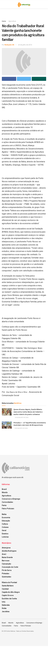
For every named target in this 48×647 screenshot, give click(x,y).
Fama (4, 505)
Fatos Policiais (8, 509)
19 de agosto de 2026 (21, 417)
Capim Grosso (8, 595)
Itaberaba (6, 605)
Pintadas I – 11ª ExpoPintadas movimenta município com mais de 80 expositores (30, 424)
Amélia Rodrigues (9, 551)
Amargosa (6, 548)
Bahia (4, 514)
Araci (4, 554)
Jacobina (5, 611)
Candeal (5, 589)
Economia (6, 517)
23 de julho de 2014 (25, 45)
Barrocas (5, 561)
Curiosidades (7, 502)
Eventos (5, 534)
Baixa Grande (7, 557)
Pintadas (5, 573)
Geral (4, 530)
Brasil (4, 489)
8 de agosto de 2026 (21, 428)
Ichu (3, 602)
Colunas (5, 527)
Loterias (5, 537)
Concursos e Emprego (11, 499)
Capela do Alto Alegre (11, 592)
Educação (6, 521)
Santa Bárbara (7, 586)
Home (4, 21)
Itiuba (4, 608)
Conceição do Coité (10, 567)
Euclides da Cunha (9, 599)
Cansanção (6, 564)
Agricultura (12, 21)
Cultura (5, 524)
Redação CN (9, 45)
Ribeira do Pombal (9, 582)
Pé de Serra (6, 570)
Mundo (5, 492)
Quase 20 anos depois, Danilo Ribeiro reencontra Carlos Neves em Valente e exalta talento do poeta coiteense (28, 411)
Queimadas (6, 577)
